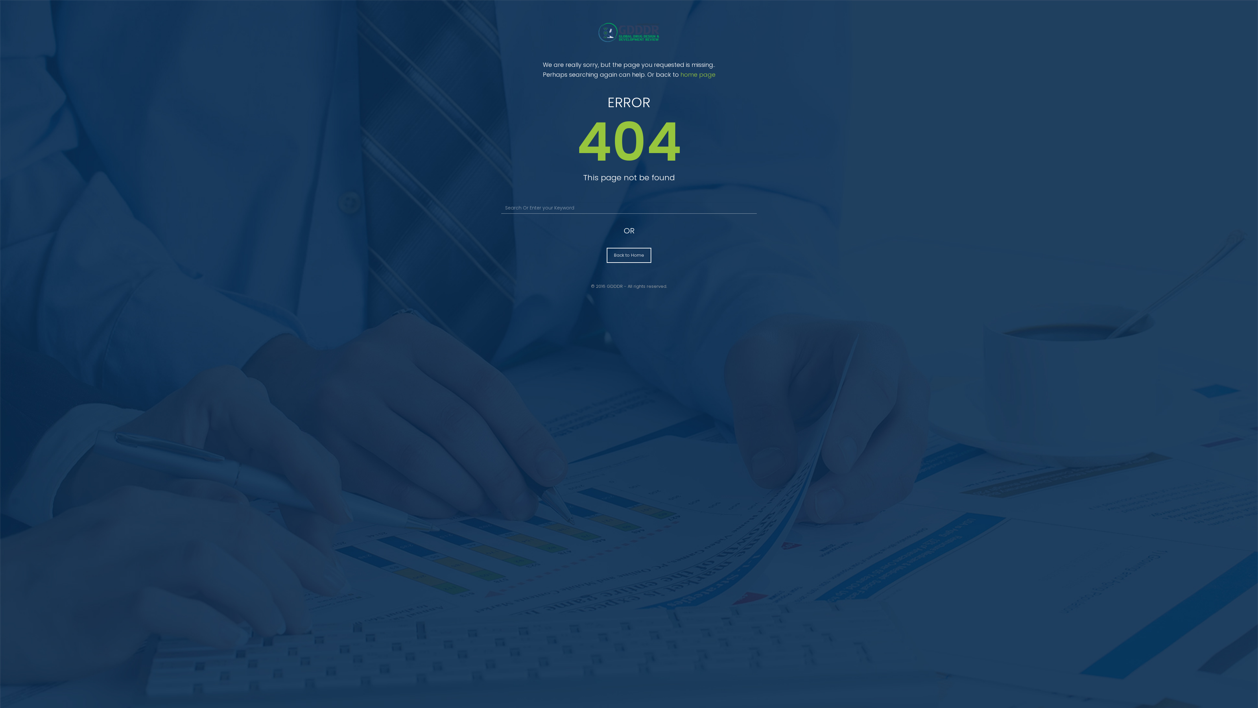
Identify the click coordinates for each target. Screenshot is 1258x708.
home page (697, 74)
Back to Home (629, 255)
